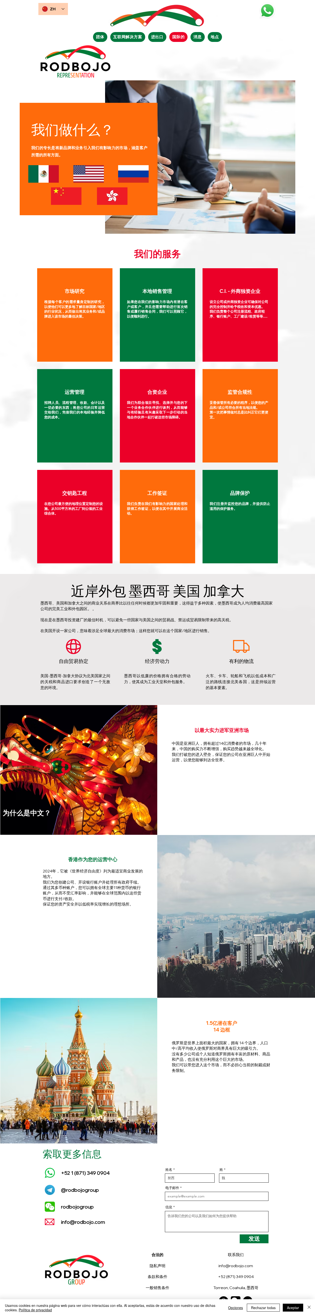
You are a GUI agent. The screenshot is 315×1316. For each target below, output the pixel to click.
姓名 (168, 1169)
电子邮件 (172, 1188)
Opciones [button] (235, 1307)
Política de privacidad (35, 1309)
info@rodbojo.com (83, 1222)
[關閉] (309, 1307)
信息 (168, 1207)
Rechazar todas (263, 1307)
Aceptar (293, 1307)
